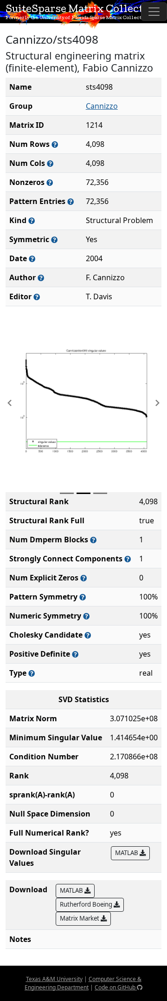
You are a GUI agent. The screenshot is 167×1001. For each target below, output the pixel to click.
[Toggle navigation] (154, 11)
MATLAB (127, 853)
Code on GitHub (116, 987)
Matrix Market (80, 918)
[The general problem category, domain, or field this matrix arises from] (31, 220)
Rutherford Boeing (87, 904)
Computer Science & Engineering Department (83, 983)
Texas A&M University (54, 979)
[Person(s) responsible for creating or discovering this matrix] (41, 277)
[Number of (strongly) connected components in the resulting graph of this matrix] (127, 558)
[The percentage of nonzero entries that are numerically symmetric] (86, 616)
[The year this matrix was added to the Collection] (32, 258)
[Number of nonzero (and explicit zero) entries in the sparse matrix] (70, 201)
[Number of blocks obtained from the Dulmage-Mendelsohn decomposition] (93, 539)
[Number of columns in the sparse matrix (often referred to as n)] (50, 163)
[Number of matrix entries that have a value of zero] (83, 577)
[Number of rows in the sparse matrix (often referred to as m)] (54, 144)
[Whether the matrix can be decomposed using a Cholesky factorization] (87, 635)
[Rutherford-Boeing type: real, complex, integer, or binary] (31, 673)
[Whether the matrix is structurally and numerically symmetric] (54, 239)
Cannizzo (102, 106)
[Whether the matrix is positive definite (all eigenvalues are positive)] (75, 654)
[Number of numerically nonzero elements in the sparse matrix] (49, 182)
